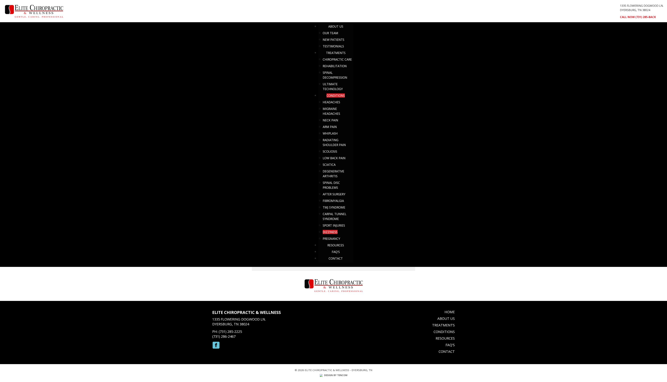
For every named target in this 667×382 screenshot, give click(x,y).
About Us (446, 318)
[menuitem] (335, 26)
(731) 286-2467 (224, 336)
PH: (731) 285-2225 (227, 331)
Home (449, 312)
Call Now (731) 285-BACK (638, 17)
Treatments (443, 325)
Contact (447, 351)
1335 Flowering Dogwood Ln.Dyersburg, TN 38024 (239, 321)
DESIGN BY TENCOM (335, 375)
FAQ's (450, 345)
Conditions (444, 331)
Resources (445, 338)
